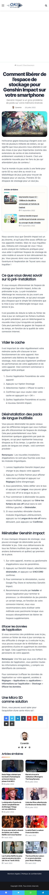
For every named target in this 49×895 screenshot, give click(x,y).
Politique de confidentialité (32, 874)
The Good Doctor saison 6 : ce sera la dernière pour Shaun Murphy (34, 858)
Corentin (18, 107)
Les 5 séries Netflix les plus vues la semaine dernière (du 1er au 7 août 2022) (12, 858)
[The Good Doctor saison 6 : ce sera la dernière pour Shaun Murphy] (36, 847)
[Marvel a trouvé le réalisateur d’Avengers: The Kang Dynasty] (36, 766)
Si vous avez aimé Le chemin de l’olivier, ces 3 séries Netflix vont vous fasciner (12, 832)
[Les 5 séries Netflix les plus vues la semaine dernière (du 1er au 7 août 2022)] (13, 847)
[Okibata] (14, 5)
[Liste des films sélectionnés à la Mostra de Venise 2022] (36, 794)
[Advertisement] (24, 36)
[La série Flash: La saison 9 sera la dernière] (36, 822)
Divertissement (28, 65)
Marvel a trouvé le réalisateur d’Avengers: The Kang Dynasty (34, 776)
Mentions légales (13, 874)
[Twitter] (12, 718)
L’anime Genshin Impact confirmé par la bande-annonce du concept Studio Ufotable (31, 219)
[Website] (19, 747)
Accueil (19, 65)
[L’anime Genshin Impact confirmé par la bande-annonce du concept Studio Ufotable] (10, 218)
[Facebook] (6, 718)
